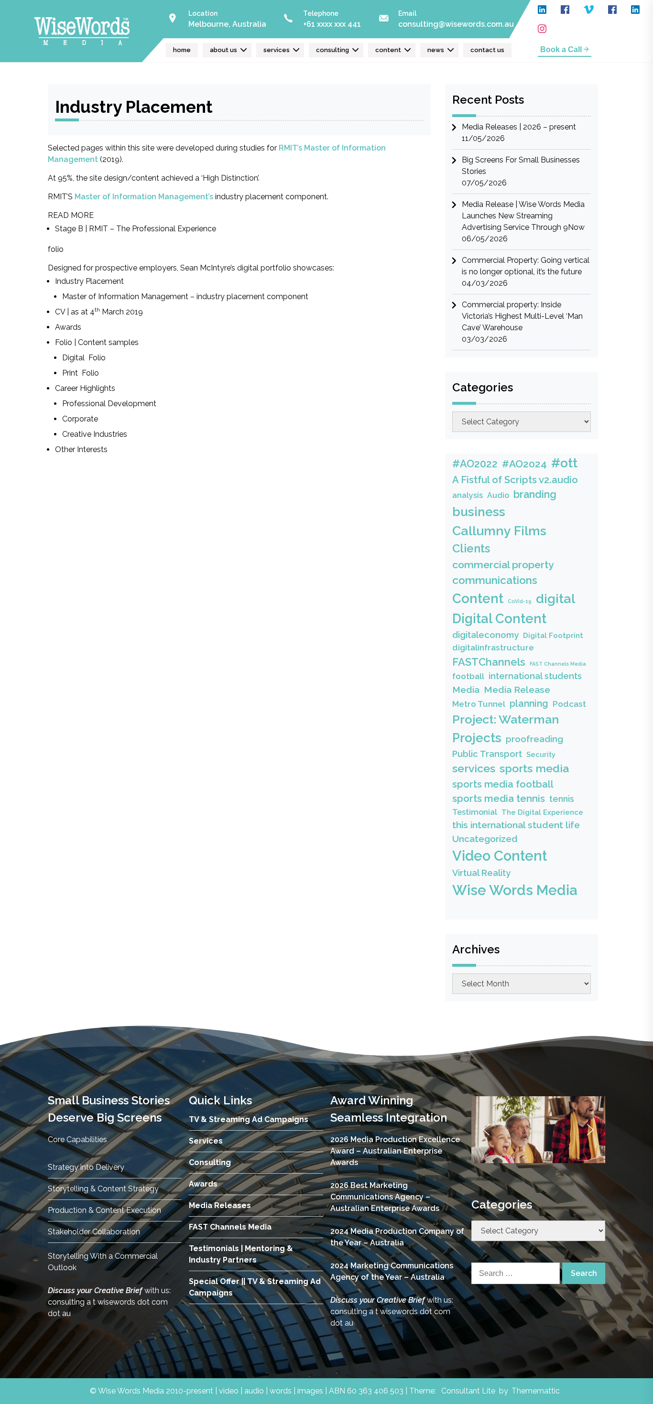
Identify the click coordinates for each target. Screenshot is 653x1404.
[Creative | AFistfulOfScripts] (612, 9)
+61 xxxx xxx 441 (332, 24)
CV (60, 311)
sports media (534, 768)
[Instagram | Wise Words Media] (542, 28)
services (276, 50)
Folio (63, 342)
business (478, 511)
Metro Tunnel (478, 704)
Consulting (210, 1162)
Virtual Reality (481, 873)
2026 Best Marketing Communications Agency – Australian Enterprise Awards (384, 1197)
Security (540, 754)
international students (535, 676)
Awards (68, 327)
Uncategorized (485, 838)
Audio (498, 495)
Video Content (499, 856)
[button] (486, 1129)
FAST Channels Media (558, 664)
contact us (487, 50)
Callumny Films (499, 530)
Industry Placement (89, 281)
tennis (561, 799)
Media (465, 689)
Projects (476, 738)
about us (223, 50)
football (468, 676)
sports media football (503, 784)
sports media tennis (498, 798)
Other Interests (81, 449)
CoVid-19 (520, 601)
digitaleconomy (485, 635)
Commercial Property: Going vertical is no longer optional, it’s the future (525, 266)
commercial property (503, 565)
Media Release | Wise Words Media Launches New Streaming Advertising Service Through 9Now (523, 216)
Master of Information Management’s (144, 196)
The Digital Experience (542, 812)
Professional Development (109, 403)
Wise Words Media (514, 890)
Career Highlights (85, 388)
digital (555, 598)
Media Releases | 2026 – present (519, 126)
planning (529, 703)
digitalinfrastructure (493, 647)
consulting (332, 50)
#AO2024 (524, 464)
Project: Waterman (505, 719)
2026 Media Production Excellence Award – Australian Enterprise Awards (395, 1151)
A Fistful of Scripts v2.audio (515, 480)
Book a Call (562, 49)
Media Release (517, 689)
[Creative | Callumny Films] (565, 9)
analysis (467, 495)
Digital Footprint (553, 635)
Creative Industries (95, 434)
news (435, 50)
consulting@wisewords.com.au (456, 24)
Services (206, 1140)
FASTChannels (488, 662)
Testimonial (474, 812)
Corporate (81, 418)
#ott (564, 462)
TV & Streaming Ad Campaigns (248, 1119)
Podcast (569, 704)
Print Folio (80, 373)
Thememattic (536, 1390)
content (388, 50)
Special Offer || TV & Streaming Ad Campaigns (255, 1287)
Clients (471, 548)
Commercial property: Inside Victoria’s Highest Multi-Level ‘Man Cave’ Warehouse (522, 316)
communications (494, 580)
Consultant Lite (468, 1390)
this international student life (516, 825)
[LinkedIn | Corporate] (542, 9)
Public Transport (487, 754)
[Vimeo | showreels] (589, 9)
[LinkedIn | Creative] (635, 9)
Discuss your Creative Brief (95, 1290)
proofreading (534, 739)
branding (534, 494)
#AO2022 (475, 464)
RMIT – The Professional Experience (152, 228)
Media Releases (220, 1205)
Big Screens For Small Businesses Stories (521, 165)
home (182, 50)
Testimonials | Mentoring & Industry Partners (241, 1254)
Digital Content (499, 618)
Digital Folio (84, 357)
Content (477, 598)
